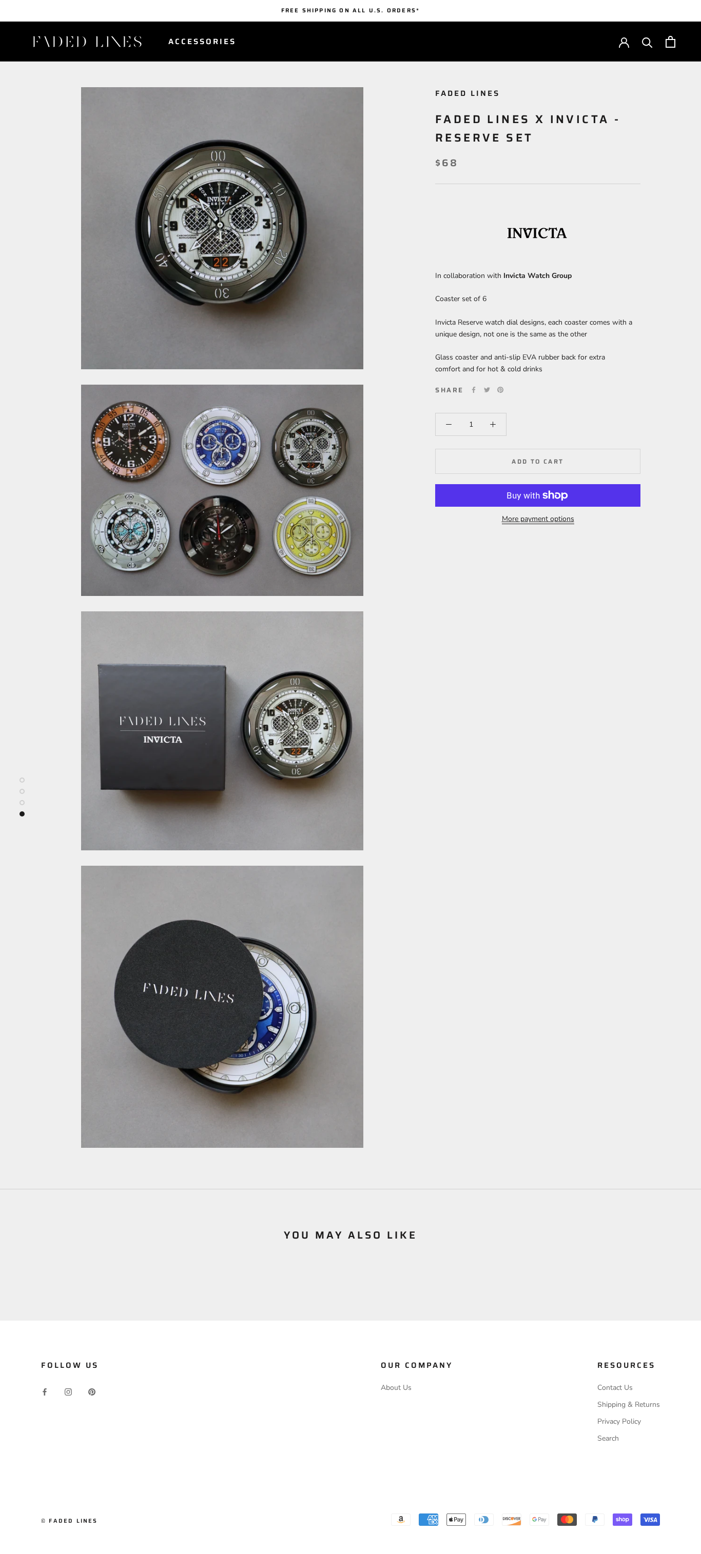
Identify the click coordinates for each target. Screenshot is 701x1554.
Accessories (202, 41)
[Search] (647, 41)
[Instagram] (68, 1391)
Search (608, 1438)
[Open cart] (670, 42)
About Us (396, 1387)
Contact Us (615, 1387)
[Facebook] (474, 390)
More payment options (538, 519)
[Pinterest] (500, 390)
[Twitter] (487, 390)
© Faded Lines (69, 1521)
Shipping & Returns (628, 1404)
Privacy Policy (619, 1421)
